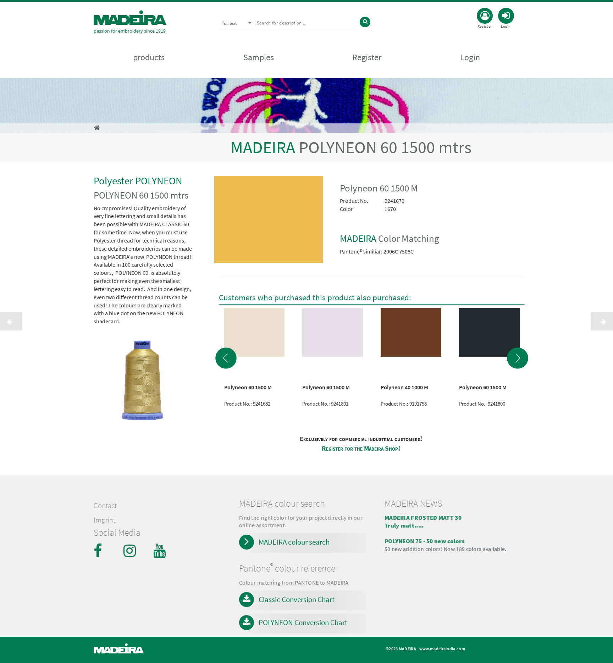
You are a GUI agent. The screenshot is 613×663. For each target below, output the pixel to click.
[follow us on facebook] (101, 551)
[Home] (130, 17)
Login (470, 57)
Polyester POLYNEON (138, 180)
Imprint (104, 520)
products (149, 57)
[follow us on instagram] (130, 551)
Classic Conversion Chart (297, 599)
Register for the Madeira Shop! (361, 448)
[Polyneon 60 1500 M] (269, 221)
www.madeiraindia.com (442, 648)
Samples (258, 57)
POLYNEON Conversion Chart (303, 622)
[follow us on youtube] (160, 551)
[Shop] (97, 128)
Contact (105, 505)
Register (366, 57)
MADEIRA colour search (294, 542)
